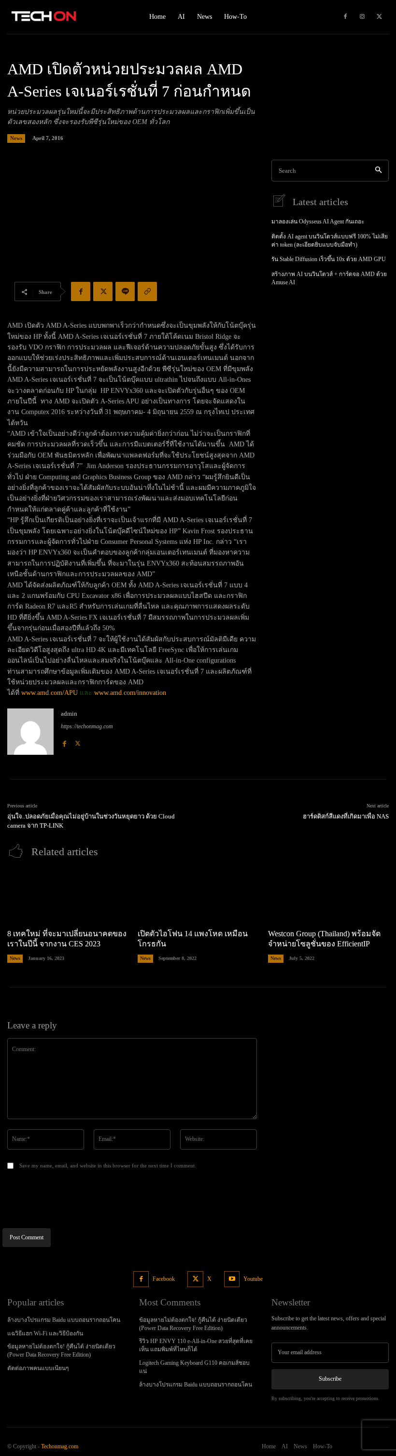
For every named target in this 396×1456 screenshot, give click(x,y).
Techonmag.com (59, 1446)
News (16, 138)
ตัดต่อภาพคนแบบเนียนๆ (38, 1368)
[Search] (378, 170)
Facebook (164, 1279)
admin (69, 713)
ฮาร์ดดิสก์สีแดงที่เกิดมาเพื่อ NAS (346, 816)
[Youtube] (232, 1279)
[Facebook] (345, 17)
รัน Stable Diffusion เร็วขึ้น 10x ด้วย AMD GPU (328, 259)
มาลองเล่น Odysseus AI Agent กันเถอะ (317, 221)
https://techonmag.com (87, 726)
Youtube (253, 1279)
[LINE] (125, 291)
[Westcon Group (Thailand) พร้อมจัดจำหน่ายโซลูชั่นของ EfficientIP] (328, 896)
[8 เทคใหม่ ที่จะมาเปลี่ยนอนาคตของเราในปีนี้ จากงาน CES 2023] (67, 896)
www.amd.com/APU (49, 692)
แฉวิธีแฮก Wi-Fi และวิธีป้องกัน (45, 1333)
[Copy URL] (147, 291)
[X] (379, 17)
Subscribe (330, 1378)
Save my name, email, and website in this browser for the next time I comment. (107, 1165)
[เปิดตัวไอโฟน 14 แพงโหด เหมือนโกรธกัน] (198, 896)
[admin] (30, 731)
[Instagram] (362, 17)
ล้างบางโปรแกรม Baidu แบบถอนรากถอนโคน (63, 1320)
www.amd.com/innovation (130, 692)
